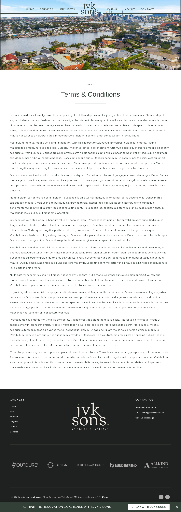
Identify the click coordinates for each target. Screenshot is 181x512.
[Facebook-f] (161, 497)
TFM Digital (102, 497)
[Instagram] (167, 497)
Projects (67, 9)
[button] (149, 507)
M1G (74, 497)
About (130, 9)
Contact (147, 9)
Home (30, 9)
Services (46, 9)
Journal (112, 9)
